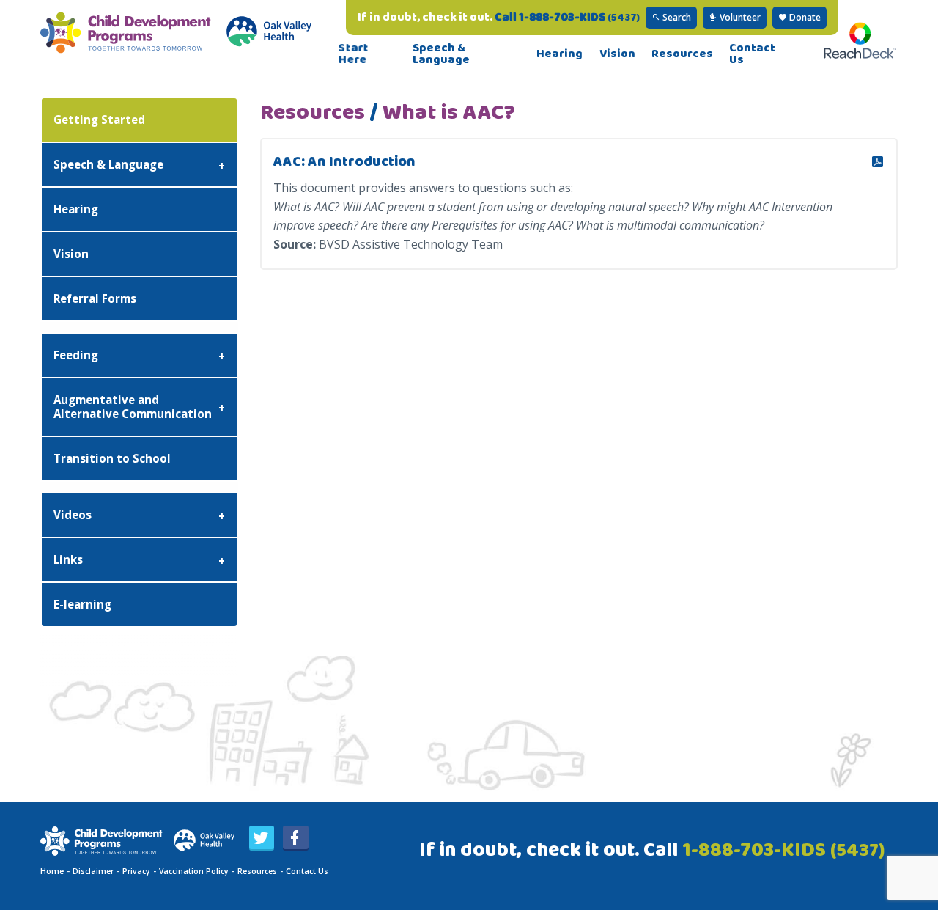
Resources (682, 54)
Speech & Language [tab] (108, 164)
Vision (617, 54)
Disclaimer (93, 871)
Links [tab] (68, 559)
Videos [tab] (72, 514)
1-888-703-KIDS (783, 850)
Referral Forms (94, 298)
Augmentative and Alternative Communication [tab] (132, 406)
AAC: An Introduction (344, 161)
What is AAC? (449, 113)
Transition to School (112, 458)
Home (52, 871)
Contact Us (752, 54)
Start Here (354, 54)
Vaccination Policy (194, 871)
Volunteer (739, 17)
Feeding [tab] (75, 355)
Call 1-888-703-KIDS (567, 17)
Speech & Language (441, 54)
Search (675, 17)
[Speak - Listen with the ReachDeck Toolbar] (860, 54)
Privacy (136, 871)
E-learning (82, 604)
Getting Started (99, 119)
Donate (804, 17)
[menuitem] (367, 54)
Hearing (559, 54)
